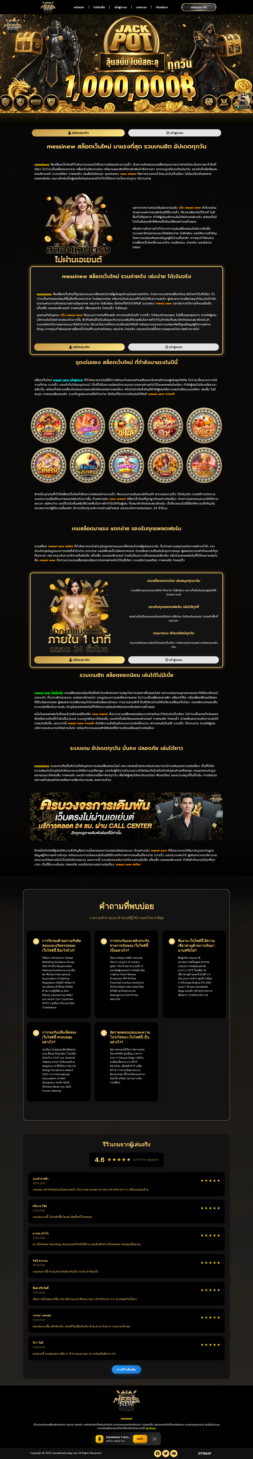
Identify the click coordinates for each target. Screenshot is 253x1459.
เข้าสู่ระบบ (120, 7)
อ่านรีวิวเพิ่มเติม (126, 1369)
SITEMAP (204, 1453)
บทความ (141, 7)
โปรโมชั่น (99, 7)
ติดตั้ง (140, 1438)
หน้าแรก (79, 7)
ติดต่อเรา (162, 7)
